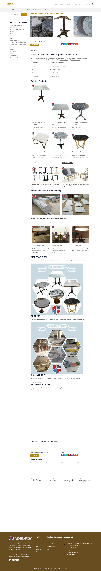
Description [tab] (34, 50)
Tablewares (13, 55)
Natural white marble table (39, 152)
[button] (31, 26)
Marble (12, 38)
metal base (60, 260)
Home (10, 9)
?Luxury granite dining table (59, 152)
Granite (12, 36)
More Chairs (67, 162)
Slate (11, 53)
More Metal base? (37, 163)
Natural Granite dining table (19, 9)
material (42, 260)
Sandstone (13, 51)
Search (24, 14)
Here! (56, 441)
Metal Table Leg (14, 40)
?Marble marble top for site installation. (49, 218)
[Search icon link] (93, 4)
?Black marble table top (78, 152)
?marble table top (75, 60)
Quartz (12, 49)
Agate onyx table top (16, 25)
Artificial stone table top (17, 29)
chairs (66, 260)
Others (12, 47)
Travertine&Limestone (16, 58)
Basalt (12, 31)
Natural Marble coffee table (18, 45)
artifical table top (64, 60)
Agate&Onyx (13, 27)
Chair (11, 34)
